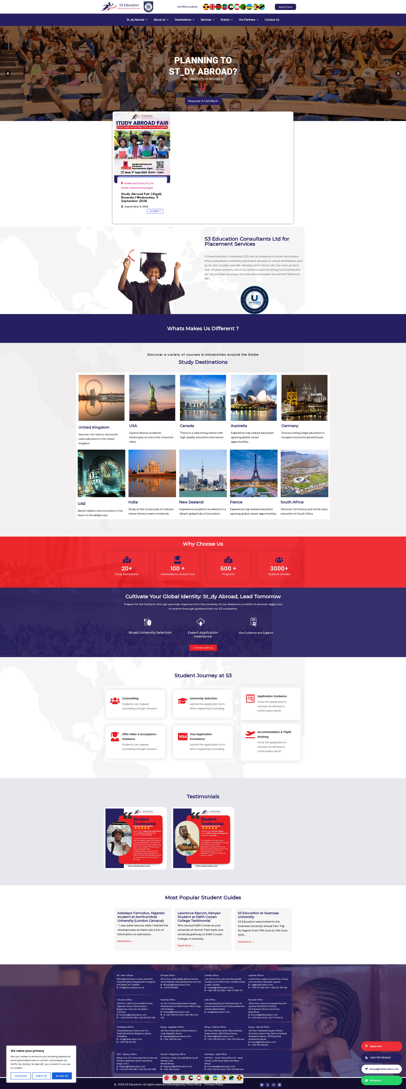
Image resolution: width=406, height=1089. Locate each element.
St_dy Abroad (135, 19)
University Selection (203, 698)
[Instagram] (273, 1084)
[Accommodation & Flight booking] (250, 734)
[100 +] (178, 560)
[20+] (127, 560)
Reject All (41, 1075)
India (133, 502)
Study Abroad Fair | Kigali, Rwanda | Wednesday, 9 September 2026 (141, 198)
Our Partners (247, 19)
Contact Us (272, 19)
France (236, 502)
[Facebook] (261, 1084)
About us (159, 19)
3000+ (279, 568)
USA (133, 425)
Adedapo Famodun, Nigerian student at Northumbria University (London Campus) (141, 917)
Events (225, 19)
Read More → (125, 941)
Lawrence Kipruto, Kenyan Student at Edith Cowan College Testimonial (199, 917)
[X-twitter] (267, 1084)
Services (206, 19)
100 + (177, 568)
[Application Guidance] (250, 698)
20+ (126, 568)
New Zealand (191, 502)
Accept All (62, 1075)
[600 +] (228, 560)
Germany (290, 425)
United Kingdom (94, 427)
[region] (41, 1064)
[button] (137, 19)
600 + (228, 568)
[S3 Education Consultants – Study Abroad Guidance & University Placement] (142, 148)
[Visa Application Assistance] (182, 736)
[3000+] (279, 560)
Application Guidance (272, 696)
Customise (21, 1075)
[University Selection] (182, 701)
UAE (82, 503)
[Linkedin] (279, 1084)
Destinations (183, 19)
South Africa (292, 502)
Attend (154, 211)
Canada (187, 425)
